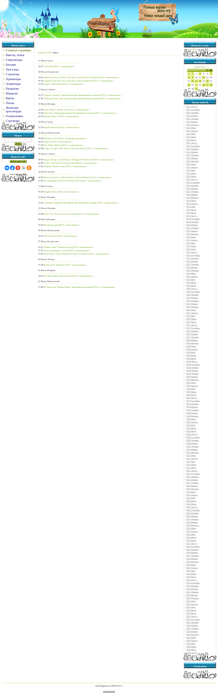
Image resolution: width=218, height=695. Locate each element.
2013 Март (191, 164)
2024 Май (190, 571)
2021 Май (190, 461)
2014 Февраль (192, 197)
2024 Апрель (192, 568)
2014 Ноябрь (192, 225)
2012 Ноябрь (192, 152)
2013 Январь (192, 158)
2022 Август (191, 507)
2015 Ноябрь (192, 261)
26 (203, 85)
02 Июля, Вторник (46, 270)
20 (207, 81)
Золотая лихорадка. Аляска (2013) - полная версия (66, 250)
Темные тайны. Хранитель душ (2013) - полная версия (68, 247)
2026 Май (190, 643)
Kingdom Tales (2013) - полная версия (60, 192)
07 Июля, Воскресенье (48, 241)
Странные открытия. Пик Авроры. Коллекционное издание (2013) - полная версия (80, 203)
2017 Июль (191, 322)
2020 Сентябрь (193, 437)
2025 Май (190, 607)
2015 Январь (192, 231)
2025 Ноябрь (192, 625)
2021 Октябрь (192, 477)
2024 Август (191, 580)
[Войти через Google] (23, 167)
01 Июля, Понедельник (49, 281)
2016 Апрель (192, 276)
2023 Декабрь (192, 555)
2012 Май (190, 134)
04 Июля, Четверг (46, 259)
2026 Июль (191, 650)
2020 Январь (192, 413)
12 (203, 77)
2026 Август (191, 653)
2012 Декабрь (192, 155)
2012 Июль (191, 140)
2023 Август (191, 543)
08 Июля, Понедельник (49, 230)
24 (196, 85)
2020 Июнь (191, 428)
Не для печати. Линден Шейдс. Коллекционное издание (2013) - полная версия (79, 287)
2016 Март (191, 273)
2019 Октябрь (192, 404)
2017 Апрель (192, 313)
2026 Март (191, 637)
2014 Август (191, 216)
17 (196, 81)
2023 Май (190, 534)
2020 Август (191, 434)
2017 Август (191, 325)
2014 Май (190, 207)
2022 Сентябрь (193, 510)
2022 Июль (191, 504)
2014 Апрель (192, 203)
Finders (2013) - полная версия (57, 142)
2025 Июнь (191, 610)
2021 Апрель (192, 458)
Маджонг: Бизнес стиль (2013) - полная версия (64, 166)
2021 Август (191, 471)
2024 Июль (191, 577)
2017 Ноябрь (192, 334)
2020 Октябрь (192, 440)
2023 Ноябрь (192, 552)
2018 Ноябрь (192, 370)
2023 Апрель (192, 531)
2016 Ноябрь (192, 298)
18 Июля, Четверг (46, 172)
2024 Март (191, 565)
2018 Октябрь (192, 367)
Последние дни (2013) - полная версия (61, 225)
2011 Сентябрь (193, 109)
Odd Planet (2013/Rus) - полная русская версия (64, 138)
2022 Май (190, 498)
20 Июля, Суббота (46, 154)
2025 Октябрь (192, 622)
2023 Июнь (191, 537)
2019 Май (190, 389)
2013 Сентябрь (193, 182)
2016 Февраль (192, 270)
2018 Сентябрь (193, 364)
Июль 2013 (200, 67)
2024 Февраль (192, 562)
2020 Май (190, 425)
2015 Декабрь (192, 264)
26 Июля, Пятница (46, 104)
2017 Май (190, 316)
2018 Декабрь (192, 373)
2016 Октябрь (192, 295)
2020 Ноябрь (192, 443)
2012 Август (191, 143)
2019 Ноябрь (192, 407)
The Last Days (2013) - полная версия (60, 236)
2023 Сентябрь (193, 546)
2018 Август (191, 361)
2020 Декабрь (192, 446)
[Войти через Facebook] (12, 167)
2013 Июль (191, 176)
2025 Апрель (192, 604)
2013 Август (191, 179)
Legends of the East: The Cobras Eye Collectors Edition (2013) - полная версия (78, 81)
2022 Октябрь (192, 513)
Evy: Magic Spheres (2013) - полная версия (63, 145)
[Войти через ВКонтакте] (7, 167)
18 (200, 81)
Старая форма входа (18, 174)
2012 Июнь (191, 137)
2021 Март (191, 455)
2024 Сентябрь (193, 583)
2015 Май (190, 243)
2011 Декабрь (192, 119)
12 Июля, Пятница (46, 208)
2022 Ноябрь (192, 516)
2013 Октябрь (192, 185)
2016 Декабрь (192, 301)
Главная (41, 52)
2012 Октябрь (192, 149)
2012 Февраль (192, 125)
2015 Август (191, 252)
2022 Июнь (191, 501)
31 (196, 88)
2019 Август (191, 398)
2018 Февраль (192, 343)
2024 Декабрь (192, 592)
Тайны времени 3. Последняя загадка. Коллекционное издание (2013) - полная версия (82, 98)
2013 (49, 52)
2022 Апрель (192, 495)
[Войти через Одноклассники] (29, 167)
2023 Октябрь (192, 549)
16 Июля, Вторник (46, 197)
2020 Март (191, 419)
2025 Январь (192, 595)
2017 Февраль (192, 307)
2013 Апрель (192, 167)
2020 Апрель (192, 422)
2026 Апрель (192, 640)
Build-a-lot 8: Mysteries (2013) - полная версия (64, 265)
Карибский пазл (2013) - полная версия (61, 127)
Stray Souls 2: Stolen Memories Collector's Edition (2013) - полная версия (76, 254)
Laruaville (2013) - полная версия (58, 66)
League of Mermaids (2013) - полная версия (63, 84)
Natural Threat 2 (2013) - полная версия (61, 116)
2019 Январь (192, 376)
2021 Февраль (192, 452)
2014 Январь (192, 194)
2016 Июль (191, 285)
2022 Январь (192, 486)
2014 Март (191, 200)
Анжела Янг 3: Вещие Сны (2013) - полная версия (66, 109)
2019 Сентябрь (193, 401)
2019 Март (191, 383)
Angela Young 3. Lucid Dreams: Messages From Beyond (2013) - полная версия (78, 159)
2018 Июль (191, 358)
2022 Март (191, 492)
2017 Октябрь (192, 331)
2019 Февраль (192, 379)
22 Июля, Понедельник (49, 133)
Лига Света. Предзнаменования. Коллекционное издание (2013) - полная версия (79, 113)
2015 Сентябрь (193, 255)
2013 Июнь (191, 173)
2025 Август (191, 616)
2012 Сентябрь (193, 146)
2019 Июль (191, 395)
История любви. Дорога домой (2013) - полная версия (68, 276)
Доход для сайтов (191, 49)
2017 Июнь (191, 319)
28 (211, 85)
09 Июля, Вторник (46, 219)
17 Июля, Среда (45, 186)
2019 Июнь (191, 392)
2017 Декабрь (192, 337)
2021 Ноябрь (192, 480)
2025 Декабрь (192, 628)
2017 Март (191, 310)
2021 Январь (192, 449)
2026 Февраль (192, 634)
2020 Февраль (192, 416)
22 (189, 85)
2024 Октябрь (192, 586)
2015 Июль (191, 249)
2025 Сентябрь (193, 619)
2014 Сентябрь (193, 219)
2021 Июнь (191, 464)
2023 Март (191, 528)
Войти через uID (18, 161)
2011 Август (191, 106)
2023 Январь (192, 522)
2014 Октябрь (192, 222)
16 (192, 81)
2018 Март (191, 346)
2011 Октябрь (192, 112)
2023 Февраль (192, 525)
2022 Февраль (192, 489)
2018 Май (190, 352)
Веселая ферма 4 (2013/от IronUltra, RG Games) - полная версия (72, 180)
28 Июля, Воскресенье (48, 72)
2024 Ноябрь (192, 589)
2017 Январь (192, 304)
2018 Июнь (191, 355)
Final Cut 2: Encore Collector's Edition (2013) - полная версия (71, 214)
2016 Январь (192, 267)
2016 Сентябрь (193, 291)
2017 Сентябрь (193, 328)
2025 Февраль (192, 598)
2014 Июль (191, 213)
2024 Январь (192, 559)
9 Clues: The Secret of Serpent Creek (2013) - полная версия (70, 163)
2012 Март (191, 128)
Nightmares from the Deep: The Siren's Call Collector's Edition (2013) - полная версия (81, 77)
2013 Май (190, 170)
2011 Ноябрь (192, 116)
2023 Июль (191, 540)
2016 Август (191, 288)
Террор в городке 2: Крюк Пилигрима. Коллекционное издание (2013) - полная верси (82, 95)
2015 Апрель (192, 240)
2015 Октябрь (192, 258)
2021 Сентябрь (193, 474)
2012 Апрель (192, 131)
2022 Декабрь (192, 519)
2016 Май (190, 279)
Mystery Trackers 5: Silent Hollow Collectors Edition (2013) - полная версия (77, 177)
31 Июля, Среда (45, 60)
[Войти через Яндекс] (17, 167)
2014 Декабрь (192, 228)
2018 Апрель (192, 349)
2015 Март (191, 237)
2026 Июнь (191, 646)
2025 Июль (191, 613)
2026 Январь (192, 631)
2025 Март (191, 601)
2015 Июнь (191, 246)
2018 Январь (192, 340)
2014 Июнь (191, 210)
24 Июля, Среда (45, 122)
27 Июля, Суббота (46, 89)
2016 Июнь (191, 282)
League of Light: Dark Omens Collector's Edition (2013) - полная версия (75, 148)
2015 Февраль (192, 234)
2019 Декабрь (192, 410)
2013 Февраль (192, 161)
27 (207, 85)
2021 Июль (191, 467)
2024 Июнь (191, 574)
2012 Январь (192, 122)
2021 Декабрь (192, 483)
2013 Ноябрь (192, 188)
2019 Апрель (192, 386)
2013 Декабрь (192, 191)
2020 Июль (191, 431)
